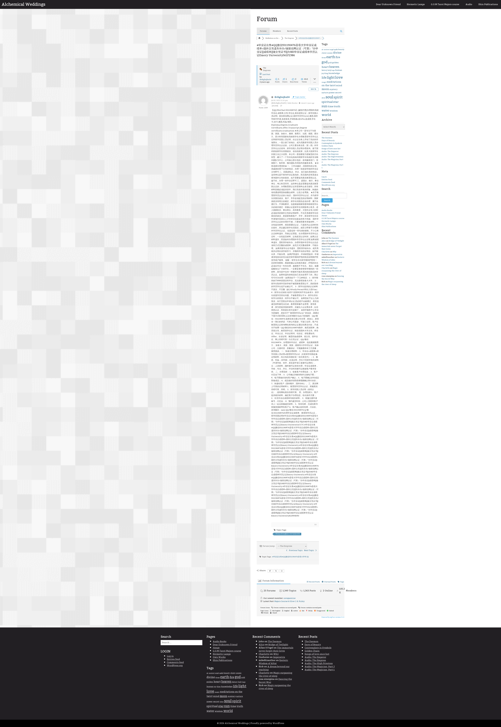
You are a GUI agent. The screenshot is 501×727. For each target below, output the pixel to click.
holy (329, 70)
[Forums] (259, 38)
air (322, 49)
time (330, 106)
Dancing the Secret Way (333, 277)
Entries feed (327, 179)
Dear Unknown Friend (388, 4)
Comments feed (328, 182)
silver (323, 98)
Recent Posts (292, 31)
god (325, 62)
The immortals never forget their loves (332, 246)
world (326, 115)
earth (330, 57)
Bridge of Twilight (336, 241)
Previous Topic (295, 550)
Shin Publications (488, 4)
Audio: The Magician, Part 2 (332, 161)
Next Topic (309, 550)
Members (277, 31)
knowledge (334, 73)
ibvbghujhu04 (265, 79)
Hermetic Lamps (416, 4)
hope (333, 70)
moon (325, 89)
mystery (333, 89)
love (339, 77)
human (338, 70)
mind (339, 85)
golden (335, 63)
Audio (469, 4)
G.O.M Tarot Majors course (445, 4)
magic (324, 82)
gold (330, 62)
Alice (324, 241)
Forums (263, 31)
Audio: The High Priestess (332, 156)
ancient (327, 49)
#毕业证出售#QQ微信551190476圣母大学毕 (287, 534)
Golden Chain (327, 146)
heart (325, 67)
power (332, 93)
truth (337, 106)
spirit (338, 97)
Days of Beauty (328, 140)
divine (337, 52)
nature (325, 93)
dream (324, 57)
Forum (324, 215)
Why (334, 251)
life (324, 78)
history (324, 70)
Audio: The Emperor (330, 151)
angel (332, 49)
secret (338, 93)
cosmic (330, 53)
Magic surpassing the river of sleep (331, 270)
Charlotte (326, 251)
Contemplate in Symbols (332, 143)
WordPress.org (328, 185)
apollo (336, 49)
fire (338, 57)
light (331, 77)
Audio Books (327, 210)
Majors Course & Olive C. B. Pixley (289, 601)
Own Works (326, 224)
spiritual (327, 102)
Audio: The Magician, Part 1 (332, 166)
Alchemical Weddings (23, 4)
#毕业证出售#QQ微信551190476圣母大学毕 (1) (290, 556)
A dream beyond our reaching (332, 264)
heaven (334, 67)
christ (324, 53)
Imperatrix (337, 254)
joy (323, 73)
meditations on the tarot (331, 84)
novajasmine (290, 598)
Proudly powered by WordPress (267, 723)
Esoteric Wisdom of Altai (333, 259)
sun (324, 106)
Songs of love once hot (331, 148)
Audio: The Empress (330, 154)
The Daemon (327, 138)
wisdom (334, 111)
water (325, 110)
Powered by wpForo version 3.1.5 (332, 617)
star (336, 102)
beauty (341, 49)
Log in (324, 177)
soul (329, 97)
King (326, 73)
